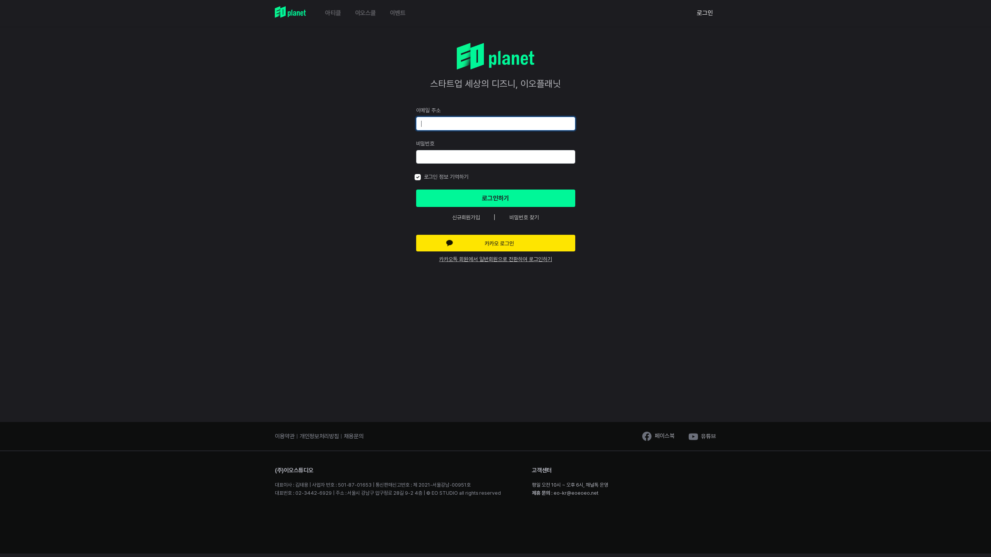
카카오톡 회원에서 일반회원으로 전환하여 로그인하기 (495, 259)
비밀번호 (425, 143)
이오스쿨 (365, 13)
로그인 (705, 13)
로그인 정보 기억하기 (446, 177)
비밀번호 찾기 (524, 217)
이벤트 (398, 13)
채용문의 (353, 436)
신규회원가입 (466, 217)
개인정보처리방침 (319, 436)
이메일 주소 (428, 110)
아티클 (333, 13)
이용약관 (285, 436)
